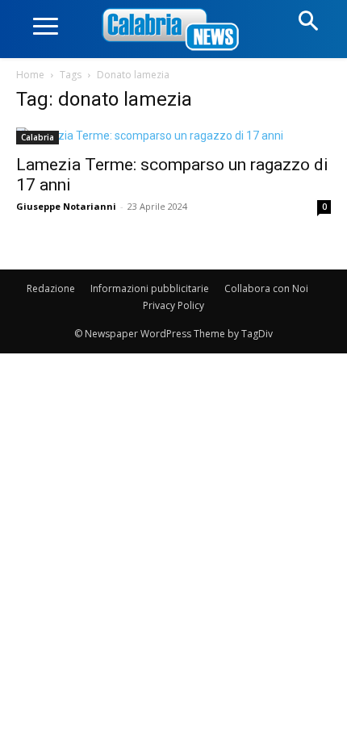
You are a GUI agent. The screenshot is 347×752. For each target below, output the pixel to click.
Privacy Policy (173, 305)
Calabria (37, 137)
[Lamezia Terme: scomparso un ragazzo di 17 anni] (173, 135)
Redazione (51, 288)
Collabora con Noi (266, 288)
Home (30, 74)
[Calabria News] (173, 30)
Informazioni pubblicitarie (149, 288)
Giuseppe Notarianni (66, 206)
